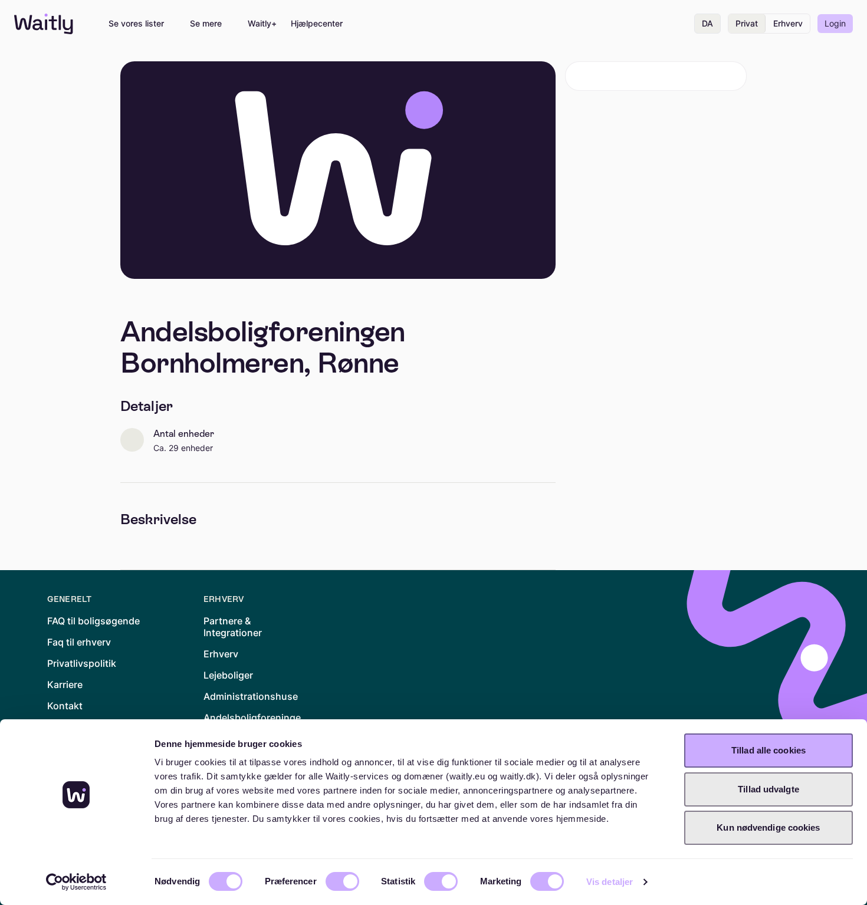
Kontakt (65, 706)
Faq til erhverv (79, 642)
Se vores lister (136, 23)
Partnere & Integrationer (232, 627)
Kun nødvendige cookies (768, 827)
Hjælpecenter (317, 23)
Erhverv (788, 23)
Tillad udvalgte (768, 789)
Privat (746, 23)
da (707, 23)
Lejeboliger (228, 675)
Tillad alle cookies (768, 750)
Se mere (206, 23)
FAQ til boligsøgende (93, 621)
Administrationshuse (250, 696)
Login (835, 23)
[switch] (342, 881)
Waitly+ (262, 23)
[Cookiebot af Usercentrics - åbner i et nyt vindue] (76, 882)
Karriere (65, 684)
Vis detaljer (609, 882)
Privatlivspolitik (81, 663)
